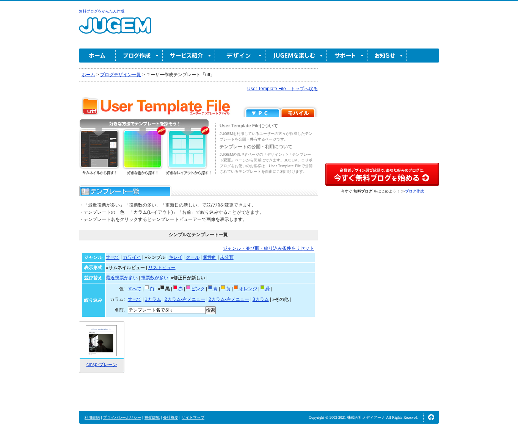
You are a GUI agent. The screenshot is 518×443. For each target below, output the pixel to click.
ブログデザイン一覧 (120, 74)
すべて (112, 257)
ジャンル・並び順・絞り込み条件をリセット (268, 248)
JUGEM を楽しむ (296, 56)
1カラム (153, 299)
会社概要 (170, 417)
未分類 (227, 257)
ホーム (97, 56)
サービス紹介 (189, 56)
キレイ (175, 257)
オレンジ (247, 288)
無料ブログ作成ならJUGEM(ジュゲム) (115, 30)
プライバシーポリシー (122, 417)
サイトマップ (193, 417)
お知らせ (387, 56)
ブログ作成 (139, 56)
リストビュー (162, 267)
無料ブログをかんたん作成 (101, 11)
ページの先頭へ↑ (431, 417)
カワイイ (132, 257)
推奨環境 (152, 417)
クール (192, 257)
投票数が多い (154, 277)
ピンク (197, 288)
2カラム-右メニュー (185, 299)
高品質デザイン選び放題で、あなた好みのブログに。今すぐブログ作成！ (382, 174)
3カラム (261, 299)
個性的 (210, 257)
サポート (347, 56)
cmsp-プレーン (101, 364)
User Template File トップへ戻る (282, 88)
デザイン (240, 56)
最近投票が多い (122, 277)
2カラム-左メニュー (229, 299)
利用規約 (92, 417)
